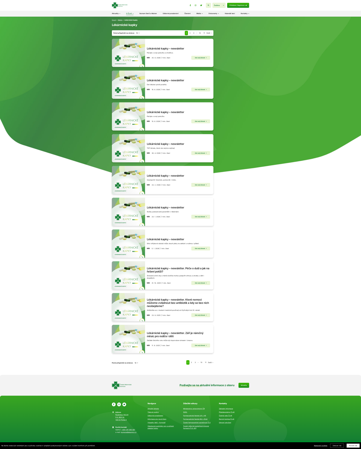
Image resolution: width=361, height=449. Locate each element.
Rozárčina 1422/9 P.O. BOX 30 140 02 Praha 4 (121, 417)
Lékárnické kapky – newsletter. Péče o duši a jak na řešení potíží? (178, 270)
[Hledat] (208, 5)
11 (204, 33)
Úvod (114, 20)
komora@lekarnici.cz (128, 432)
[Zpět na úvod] (119, 3)
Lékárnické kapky (120, 64)
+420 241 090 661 (128, 430)
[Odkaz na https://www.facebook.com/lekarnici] (190, 5)
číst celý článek (200, 57)
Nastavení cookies (320, 446)
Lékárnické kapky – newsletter (165, 48)
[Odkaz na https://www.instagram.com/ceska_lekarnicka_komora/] (195, 5)
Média (120, 20)
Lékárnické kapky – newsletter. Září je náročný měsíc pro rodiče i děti (175, 334)
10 (200, 33)
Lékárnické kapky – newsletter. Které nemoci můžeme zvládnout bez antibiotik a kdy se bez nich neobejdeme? (178, 303)
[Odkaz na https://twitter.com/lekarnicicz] (201, 5)
